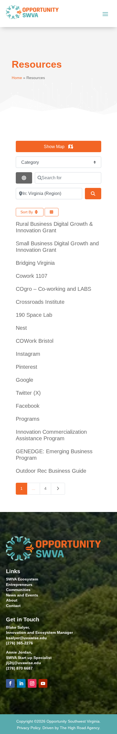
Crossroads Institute (40, 302)
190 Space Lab (34, 315)
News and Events (22, 595)
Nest (21, 328)
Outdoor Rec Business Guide (51, 471)
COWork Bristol (34, 341)
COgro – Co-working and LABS (53, 289)
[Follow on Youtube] (43, 683)
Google (24, 380)
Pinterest (26, 367)
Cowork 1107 (31, 276)
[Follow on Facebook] (10, 683)
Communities (18, 590)
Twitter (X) (28, 393)
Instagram (28, 354)
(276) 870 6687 (19, 668)
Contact (13, 605)
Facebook (27, 406)
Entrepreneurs (19, 584)
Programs (27, 419)
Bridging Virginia (35, 263)
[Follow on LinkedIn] (21, 683)
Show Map (55, 146)
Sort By (27, 212)
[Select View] (52, 212)
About (11, 600)
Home (17, 78)
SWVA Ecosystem (22, 579)
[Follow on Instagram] (32, 683)
